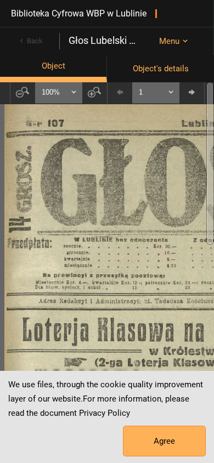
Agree (164, 441)
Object (53, 66)
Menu (169, 41)
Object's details (161, 69)
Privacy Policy (104, 413)
